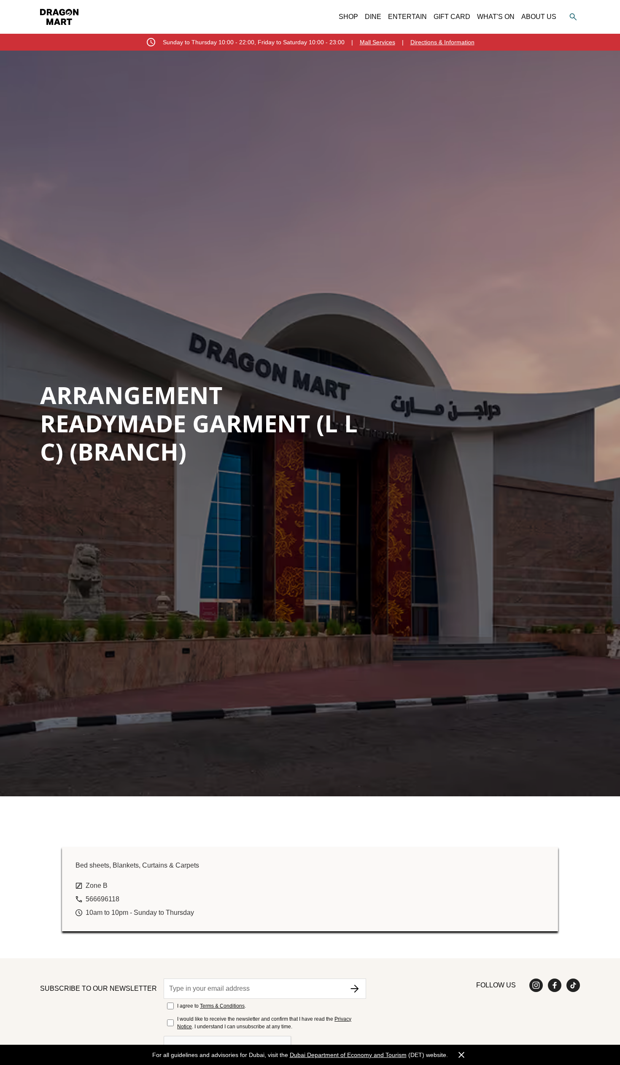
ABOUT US (538, 16)
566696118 (102, 899)
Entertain (407, 16)
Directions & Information (442, 42)
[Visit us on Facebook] (554, 985)
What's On (496, 16)
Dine (373, 16)
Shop (348, 16)
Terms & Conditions (222, 1006)
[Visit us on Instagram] (536, 985)
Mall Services (377, 42)
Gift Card (452, 16)
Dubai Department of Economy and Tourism (348, 1055)
